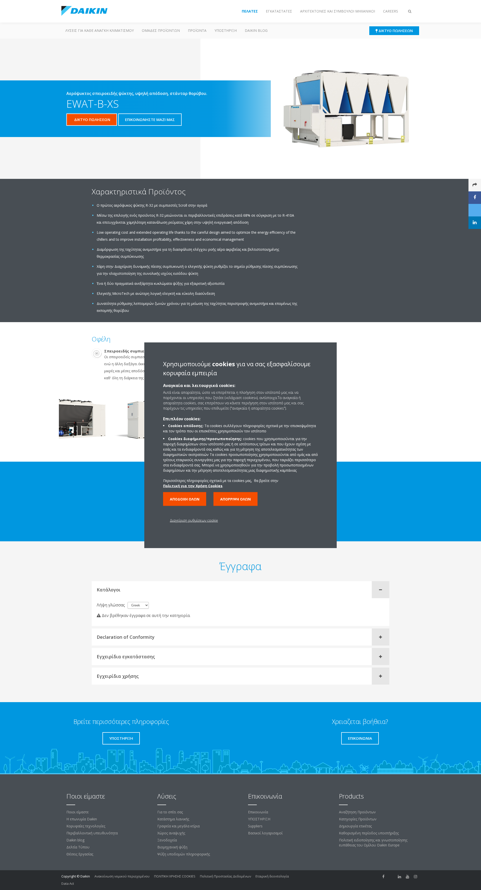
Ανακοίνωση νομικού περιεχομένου (122, 876)
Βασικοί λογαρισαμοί (265, 833)
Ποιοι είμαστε (77, 812)
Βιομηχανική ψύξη (172, 847)
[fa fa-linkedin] (400, 877)
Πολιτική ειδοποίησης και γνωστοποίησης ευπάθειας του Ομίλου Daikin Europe (373, 842)
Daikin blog (256, 30)
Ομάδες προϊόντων (161, 30)
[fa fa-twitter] (392, 877)
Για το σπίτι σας (170, 812)
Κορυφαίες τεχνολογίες (85, 826)
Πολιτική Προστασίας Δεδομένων (225, 876)
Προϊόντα (197, 30)
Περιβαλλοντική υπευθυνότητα (92, 833)
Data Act (67, 883)
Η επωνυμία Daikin (81, 819)
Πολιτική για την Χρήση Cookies (192, 485)
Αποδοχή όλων (184, 498)
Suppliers (255, 826)
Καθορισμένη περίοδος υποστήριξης (369, 833)
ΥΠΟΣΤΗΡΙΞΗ (225, 30)
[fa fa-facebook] (384, 877)
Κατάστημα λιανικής (173, 819)
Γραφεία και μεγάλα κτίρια (178, 826)
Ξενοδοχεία (167, 840)
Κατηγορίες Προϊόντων (358, 819)
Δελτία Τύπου (77, 847)
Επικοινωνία (258, 812)
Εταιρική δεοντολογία (272, 876)
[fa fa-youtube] (408, 877)
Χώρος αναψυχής (171, 833)
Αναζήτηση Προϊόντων (357, 812)
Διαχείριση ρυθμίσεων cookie (194, 520)
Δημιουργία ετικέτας (355, 826)
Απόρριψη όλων (235, 498)
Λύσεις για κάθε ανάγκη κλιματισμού (99, 30)
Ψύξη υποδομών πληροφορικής (183, 854)
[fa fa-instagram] (416, 877)
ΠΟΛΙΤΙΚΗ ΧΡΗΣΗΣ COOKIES (174, 876)
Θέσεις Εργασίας (79, 854)
